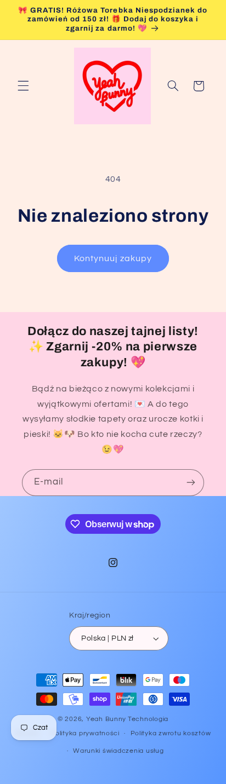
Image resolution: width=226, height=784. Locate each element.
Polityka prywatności (85, 733)
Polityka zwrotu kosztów (171, 733)
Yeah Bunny (106, 719)
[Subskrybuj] (191, 482)
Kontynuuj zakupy (113, 258)
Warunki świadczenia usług (118, 751)
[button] (23, 86)
